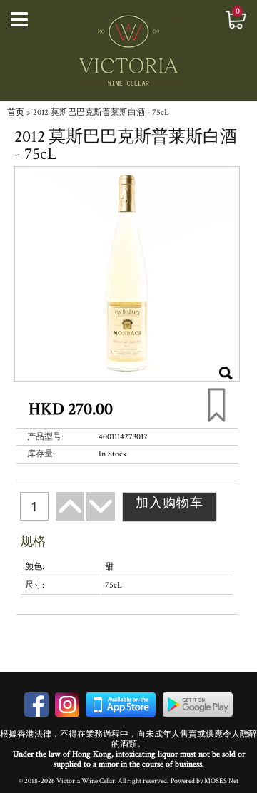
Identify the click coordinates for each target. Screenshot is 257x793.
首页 (15, 112)
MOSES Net (221, 781)
